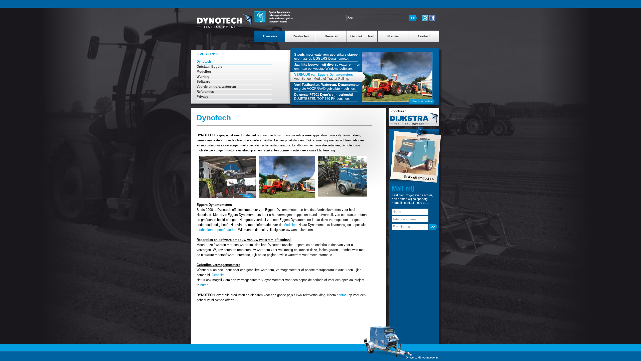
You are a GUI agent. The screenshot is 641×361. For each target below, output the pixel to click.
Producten (301, 36)
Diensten (331, 36)
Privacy (202, 97)
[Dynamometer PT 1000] (406, 155)
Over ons (270, 36)
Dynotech (204, 61)
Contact (424, 36)
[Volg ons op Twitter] (425, 18)
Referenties (205, 92)
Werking (203, 76)
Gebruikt (218, 275)
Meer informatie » (421, 101)
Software (203, 81)
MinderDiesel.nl (225, 18)
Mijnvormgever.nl (428, 357)
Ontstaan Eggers (209, 66)
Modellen (204, 71)
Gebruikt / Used (362, 36)
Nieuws (393, 36)
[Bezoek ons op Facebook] (432, 18)
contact (342, 295)
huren (204, 285)
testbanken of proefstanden (216, 230)
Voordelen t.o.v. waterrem (216, 86)
